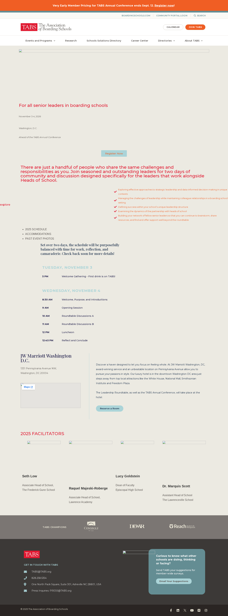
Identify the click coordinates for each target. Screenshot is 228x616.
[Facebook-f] (170, 610)
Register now (164, 5)
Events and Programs (39, 40)
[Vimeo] (198, 610)
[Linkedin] (177, 610)
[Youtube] (191, 610)
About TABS (192, 40)
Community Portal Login (171, 15)
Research (71, 40)
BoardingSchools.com (136, 15)
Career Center (139, 40)
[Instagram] (205, 610)
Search (201, 15)
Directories (165, 40)
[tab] (116, 229)
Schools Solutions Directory (104, 40)
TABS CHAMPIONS (54, 527)
